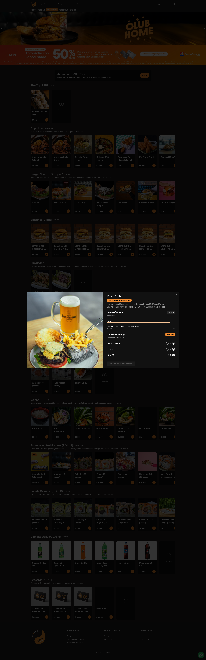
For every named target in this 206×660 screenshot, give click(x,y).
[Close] (176, 295)
